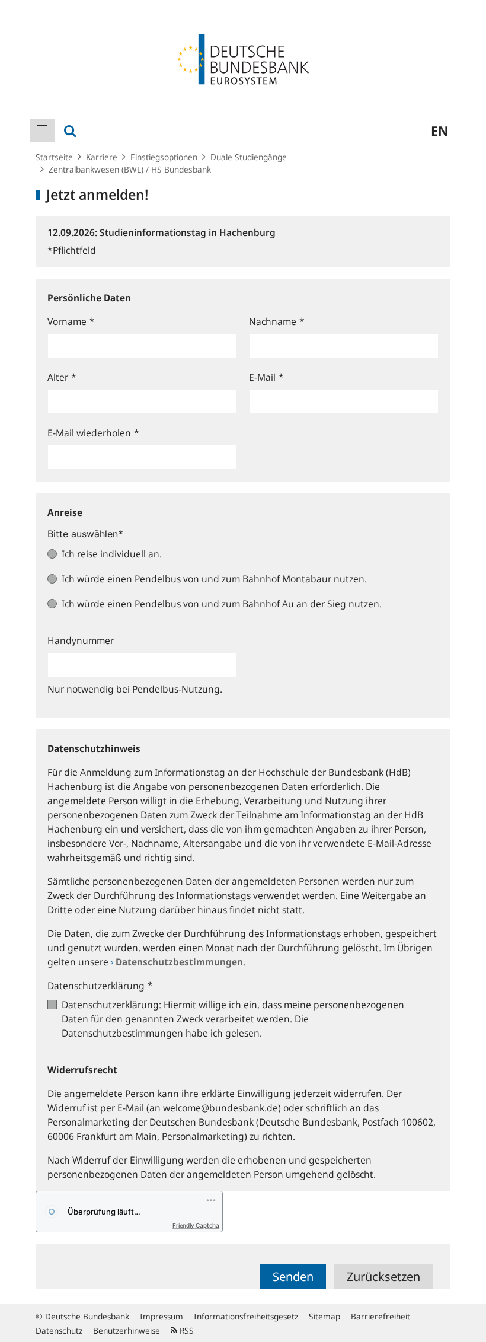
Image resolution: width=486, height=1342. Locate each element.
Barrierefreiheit (380, 1316)
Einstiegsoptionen (163, 156)
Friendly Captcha (195, 1225)
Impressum (161, 1316)
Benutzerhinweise (126, 1330)
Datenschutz (59, 1330)
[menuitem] (42, 130)
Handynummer (80, 640)
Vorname (71, 321)
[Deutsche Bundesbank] (243, 58)
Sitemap (324, 1316)
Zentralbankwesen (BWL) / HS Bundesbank (130, 169)
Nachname (277, 321)
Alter (61, 377)
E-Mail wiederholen (93, 432)
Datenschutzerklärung (100, 985)
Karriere (101, 156)
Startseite (54, 156)
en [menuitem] (439, 130)
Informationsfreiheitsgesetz (246, 1316)
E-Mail (266, 377)
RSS (185, 1330)
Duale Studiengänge (248, 156)
